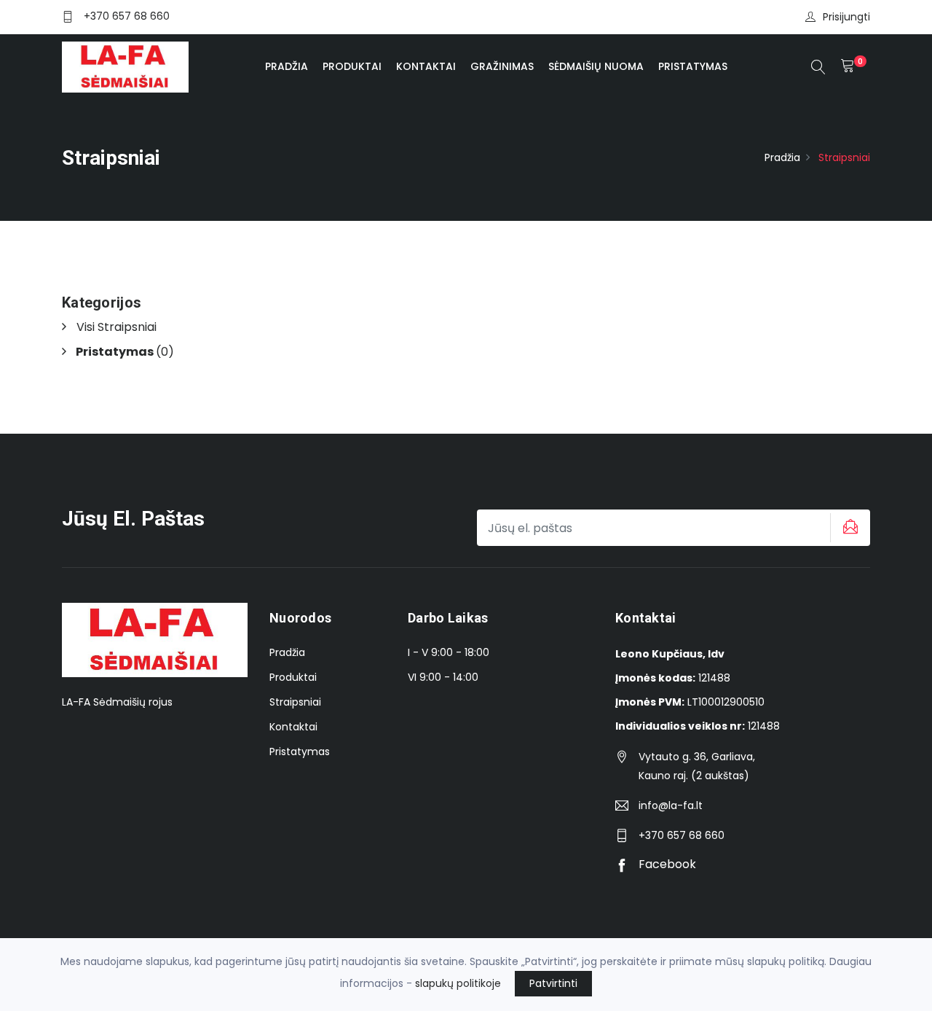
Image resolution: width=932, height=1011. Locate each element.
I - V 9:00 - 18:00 (448, 652)
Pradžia (286, 66)
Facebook (666, 864)
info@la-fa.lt (671, 805)
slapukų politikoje (458, 983)
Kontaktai (426, 66)
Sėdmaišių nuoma (596, 66)
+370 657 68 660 (127, 16)
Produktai (352, 66)
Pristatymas (692, 66)
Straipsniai (295, 702)
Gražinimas (502, 66)
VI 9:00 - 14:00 (443, 677)
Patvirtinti (553, 983)
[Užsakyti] (848, 527)
